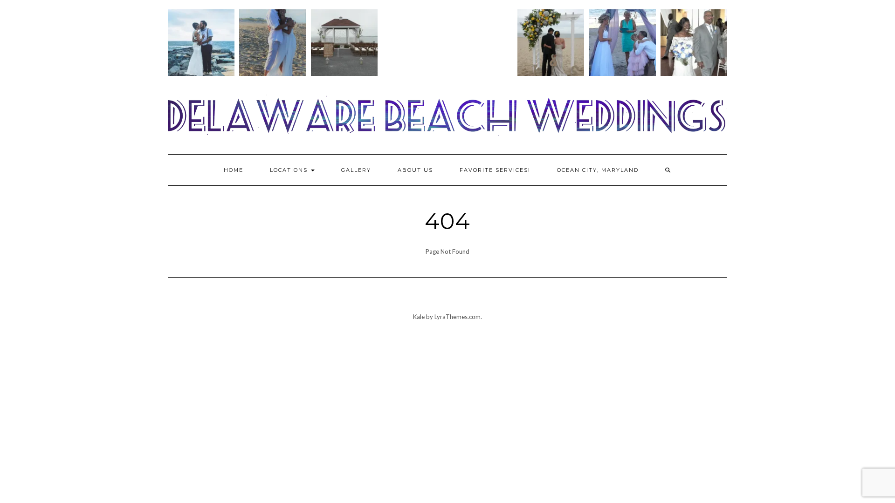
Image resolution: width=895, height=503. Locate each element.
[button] (201, 45)
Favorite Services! (495, 170)
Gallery (356, 170)
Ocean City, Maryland (598, 170)
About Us (415, 170)
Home (233, 170)
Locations (290, 170)
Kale (419, 316)
